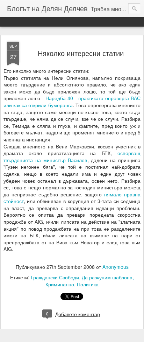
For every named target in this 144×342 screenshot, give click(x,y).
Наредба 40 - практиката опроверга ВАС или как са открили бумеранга (72, 102)
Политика (88, 284)
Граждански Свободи (55, 277)
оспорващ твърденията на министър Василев (72, 156)
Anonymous (115, 266)
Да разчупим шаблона (107, 277)
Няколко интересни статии (81, 53)
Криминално (59, 284)
